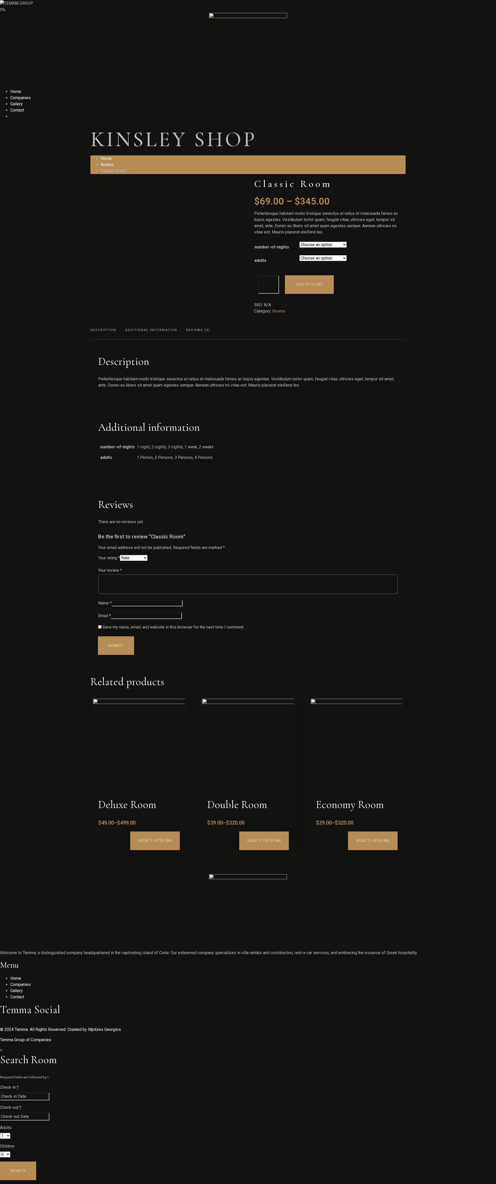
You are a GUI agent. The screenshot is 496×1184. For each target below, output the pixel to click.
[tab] (105, 330)
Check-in (9, 1087)
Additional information (151, 330)
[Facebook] (6, 1023)
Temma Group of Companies (25, 1039)
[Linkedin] (18, 1023)
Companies (20, 97)
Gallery (16, 103)
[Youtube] (10, 1023)
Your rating (109, 557)
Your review (110, 570)
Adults (6, 1127)
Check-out (10, 1107)
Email (104, 616)
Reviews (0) (198, 330)
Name (105, 603)
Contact (17, 110)
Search (18, 1170)
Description (103, 330)
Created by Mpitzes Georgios (93, 1029)
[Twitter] (2, 1023)
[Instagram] (14, 1023)
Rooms (107, 164)
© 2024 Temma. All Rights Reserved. (33, 1029)
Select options (155, 840)
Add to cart (309, 284)
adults (260, 260)
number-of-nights (271, 247)
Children (7, 1146)
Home (15, 91)
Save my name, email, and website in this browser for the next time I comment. (173, 627)
